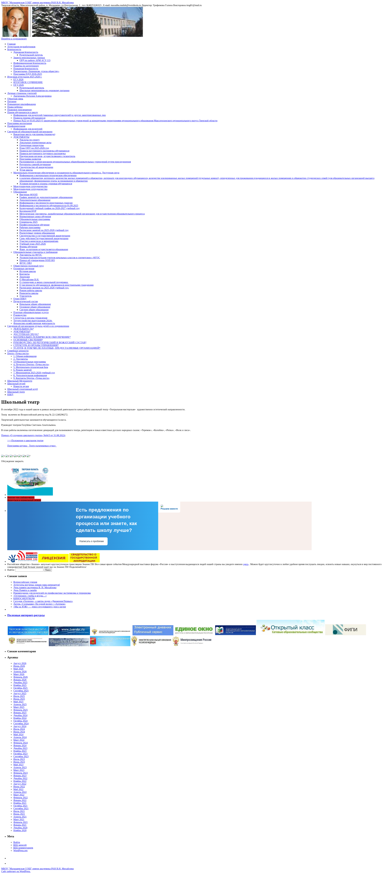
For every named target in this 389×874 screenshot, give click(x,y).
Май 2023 (18, 764)
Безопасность (14, 49)
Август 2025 (19, 693)
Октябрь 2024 (20, 721)
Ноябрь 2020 (19, 830)
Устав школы (26, 170)
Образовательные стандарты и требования (35, 252)
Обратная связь (15, 98)
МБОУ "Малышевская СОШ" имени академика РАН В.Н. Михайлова (37, 2)
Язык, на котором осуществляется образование (43, 249)
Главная (11, 44)
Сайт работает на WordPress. (16, 871)
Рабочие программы (29, 227)
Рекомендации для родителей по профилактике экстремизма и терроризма (52, 593)
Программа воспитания (19, 123)
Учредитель (25, 296)
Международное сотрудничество (30, 186)
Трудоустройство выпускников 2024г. (32, 320)
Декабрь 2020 (20, 827)
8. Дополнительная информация (30, 375)
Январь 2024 (19, 745)
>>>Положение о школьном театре (25, 440)
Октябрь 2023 (20, 753)
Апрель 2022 (20, 792)
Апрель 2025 (20, 704)
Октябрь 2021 (20, 805)
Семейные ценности (18, 350)
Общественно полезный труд (28, 265)
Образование (20, 192)
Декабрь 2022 (20, 778)
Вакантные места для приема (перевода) (34, 134)
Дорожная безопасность (25, 52)
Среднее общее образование (34, 309)
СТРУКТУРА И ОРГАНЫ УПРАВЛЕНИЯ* (36, 345)
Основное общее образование (34, 307)
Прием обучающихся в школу (22, 112)
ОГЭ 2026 (18, 85)
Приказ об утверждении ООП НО (37, 260)
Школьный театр (16, 392)
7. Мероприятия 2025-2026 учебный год (34, 372)
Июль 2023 (19, 759)
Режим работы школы (30, 290)
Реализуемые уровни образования (37, 233)
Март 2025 (18, 707)
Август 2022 (19, 784)
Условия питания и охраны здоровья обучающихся (45, 183)
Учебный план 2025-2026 (32, 244)
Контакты (24, 274)
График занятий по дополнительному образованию (46, 197)
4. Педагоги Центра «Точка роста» (31, 364)
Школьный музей (16, 383)
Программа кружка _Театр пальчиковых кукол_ (32, 445)
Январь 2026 (19, 679)
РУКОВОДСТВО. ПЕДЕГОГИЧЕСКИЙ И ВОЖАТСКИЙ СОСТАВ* (49, 342)
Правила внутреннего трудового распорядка (42, 153)
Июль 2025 (19, 696)
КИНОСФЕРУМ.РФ (24, 598)
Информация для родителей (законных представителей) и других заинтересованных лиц (59, 115)
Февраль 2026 (20, 677)
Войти (16, 842)
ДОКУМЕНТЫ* (22, 331)
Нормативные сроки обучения (35, 216)
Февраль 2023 (20, 773)
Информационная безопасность (29, 63)
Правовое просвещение (19, 109)
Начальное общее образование (35, 304)
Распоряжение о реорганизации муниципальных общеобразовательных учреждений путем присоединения (75, 161)
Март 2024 (18, 740)
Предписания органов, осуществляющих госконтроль (47, 156)
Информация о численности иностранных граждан (46, 202)
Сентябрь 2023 (21, 756)
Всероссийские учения (25, 582)
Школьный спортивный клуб (22, 389)
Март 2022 (18, 794)
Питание (11, 101)
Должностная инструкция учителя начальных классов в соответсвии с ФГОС (59, 257)
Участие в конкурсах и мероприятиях (38, 241)
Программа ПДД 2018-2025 (27, 74)
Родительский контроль (31, 87)
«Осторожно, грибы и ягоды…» (30, 595)
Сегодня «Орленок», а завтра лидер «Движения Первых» (43, 601)
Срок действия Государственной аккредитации (43, 238)
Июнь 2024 (19, 731)
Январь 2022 (19, 800)
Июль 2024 (19, 729)
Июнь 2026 (19, 666)
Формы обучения (28, 246)
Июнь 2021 (19, 814)
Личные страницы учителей (22, 93)
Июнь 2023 (19, 762)
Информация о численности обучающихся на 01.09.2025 (48, 205)
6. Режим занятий (22, 370)
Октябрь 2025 (20, 688)
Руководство (19, 315)
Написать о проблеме (91, 541)
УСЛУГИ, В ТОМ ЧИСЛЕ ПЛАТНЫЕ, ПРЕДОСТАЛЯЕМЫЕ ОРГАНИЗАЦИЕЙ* (56, 348)
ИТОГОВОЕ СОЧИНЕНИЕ (28, 82)
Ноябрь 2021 (19, 803)
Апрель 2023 (20, 767)
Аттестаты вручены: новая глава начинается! (36, 584)
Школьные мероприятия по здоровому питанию (44, 90)
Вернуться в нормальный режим (24, 500)
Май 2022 (18, 789)
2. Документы (20, 359)
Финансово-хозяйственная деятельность (34, 323)
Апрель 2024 (20, 737)
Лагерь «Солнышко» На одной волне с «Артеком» (39, 604)
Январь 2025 (19, 712)
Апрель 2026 (20, 671)
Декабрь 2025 (20, 682)
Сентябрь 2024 (21, 723)
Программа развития (30, 159)
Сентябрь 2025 (21, 690)
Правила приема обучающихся (29, 118)
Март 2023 (18, 770)
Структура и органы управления (30, 318)
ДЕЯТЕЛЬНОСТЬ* (23, 329)
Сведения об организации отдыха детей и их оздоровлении (38, 326)
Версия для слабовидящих (20, 497)
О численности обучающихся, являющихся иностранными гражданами (56, 285)
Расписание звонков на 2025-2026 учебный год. (44, 287)
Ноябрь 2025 (19, 685)
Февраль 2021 (20, 822)
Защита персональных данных (29, 57)
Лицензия (24, 276)
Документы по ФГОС (30, 255)
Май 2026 (18, 668)
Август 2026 (19, 663)
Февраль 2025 (20, 710)
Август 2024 (19, 726)
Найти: (11, 570)
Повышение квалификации (21, 104)
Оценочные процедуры (31, 145)
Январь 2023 (19, 775)
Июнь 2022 (19, 786)
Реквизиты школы (28, 293)
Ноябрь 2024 (19, 718)
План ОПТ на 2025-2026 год (34, 148)
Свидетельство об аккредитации (36, 167)
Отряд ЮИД (19, 298)
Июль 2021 (19, 811)
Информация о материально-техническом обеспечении (48, 175)
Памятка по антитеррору (26, 66)
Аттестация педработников (21, 46)
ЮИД (10, 394)
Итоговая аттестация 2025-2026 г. (24, 76)
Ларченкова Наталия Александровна (32, 96)
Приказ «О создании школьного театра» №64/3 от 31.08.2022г (33, 435)
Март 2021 (18, 819)
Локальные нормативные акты (35, 142)
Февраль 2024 (20, 742)
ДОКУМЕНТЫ (21, 137)
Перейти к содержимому (14, 38)
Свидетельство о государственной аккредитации (44, 235)
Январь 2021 (19, 825)
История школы (27, 271)
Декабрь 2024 (20, 715)
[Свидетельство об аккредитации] (84, 561)
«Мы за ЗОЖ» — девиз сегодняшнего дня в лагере (39, 606)
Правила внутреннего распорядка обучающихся (44, 150)
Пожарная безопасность (25, 68)
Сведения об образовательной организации (29, 131)
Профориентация (16, 126)
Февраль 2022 (20, 797)
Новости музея (21, 386)
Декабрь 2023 (20, 748)
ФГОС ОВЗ (25, 263)
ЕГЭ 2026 (18, 79)
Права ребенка (14, 107)
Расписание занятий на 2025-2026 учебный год (43, 230)
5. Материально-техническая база (30, 367)
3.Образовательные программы (29, 361)
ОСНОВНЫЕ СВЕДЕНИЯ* (28, 339)
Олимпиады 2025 (28, 222)
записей (20, 845)
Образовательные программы (34, 219)
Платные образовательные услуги (31, 312)
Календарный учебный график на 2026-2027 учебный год (49, 208)
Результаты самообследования (35, 164)
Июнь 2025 (19, 699)
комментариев (23, 847)
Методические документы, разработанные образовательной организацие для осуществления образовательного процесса (82, 213)
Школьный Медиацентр (19, 381)
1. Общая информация (24, 356)
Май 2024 (18, 734)
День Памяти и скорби (25, 590)
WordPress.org (20, 850)
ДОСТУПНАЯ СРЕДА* (26, 334)
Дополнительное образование (34, 200)
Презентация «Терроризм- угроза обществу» (36, 71)
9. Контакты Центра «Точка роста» (31, 378)
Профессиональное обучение (34, 224)
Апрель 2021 (20, 816)
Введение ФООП (28, 194)
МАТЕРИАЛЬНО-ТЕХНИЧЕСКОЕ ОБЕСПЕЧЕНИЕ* (42, 337)
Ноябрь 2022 (19, 781)
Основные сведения (23, 268)
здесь (245, 564)
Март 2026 (18, 674)
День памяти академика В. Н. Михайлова (34, 587)
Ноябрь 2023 (19, 751)
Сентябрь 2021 (21, 808)
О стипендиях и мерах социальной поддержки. (43, 282)
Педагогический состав (25, 301)
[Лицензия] (53, 561)
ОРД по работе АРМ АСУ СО (34, 60)
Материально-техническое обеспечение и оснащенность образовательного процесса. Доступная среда (66, 172)
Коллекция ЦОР (27, 211)
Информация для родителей (27, 129)
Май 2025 (18, 701)
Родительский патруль (31, 55)
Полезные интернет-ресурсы (26, 615)
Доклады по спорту (29, 139)
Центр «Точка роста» (18, 353)
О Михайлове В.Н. (29, 279)
